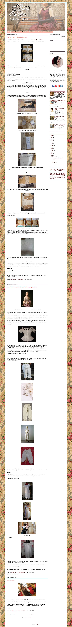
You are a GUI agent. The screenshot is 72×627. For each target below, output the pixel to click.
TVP (17, 574)
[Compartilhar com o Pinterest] (31, 279)
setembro (54, 162)
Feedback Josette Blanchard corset (17, 37)
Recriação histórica (32, 31)
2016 (52, 148)
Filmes (42, 31)
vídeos (51, 178)
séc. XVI (54, 176)
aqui (14, 270)
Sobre (12, 31)
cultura (57, 169)
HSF (62, 172)
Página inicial (32, 614)
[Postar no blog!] (28, 279)
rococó (51, 176)
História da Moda (24, 31)
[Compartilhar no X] (29, 279)
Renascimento (62, 174)
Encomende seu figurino (48, 31)
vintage (53, 178)
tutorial (61, 177)
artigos (51, 169)
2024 (52, 137)
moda (53, 173)
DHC (60, 169)
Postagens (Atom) (29, 617)
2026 (52, 135)
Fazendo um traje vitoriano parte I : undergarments (22, 287)
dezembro (54, 156)
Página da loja (9, 271)
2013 (52, 153)
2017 (52, 147)
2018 (52, 145)
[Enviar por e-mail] (27, 279)
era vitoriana (14, 574)
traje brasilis (57, 177)
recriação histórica (58, 173)
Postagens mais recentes (12, 614)
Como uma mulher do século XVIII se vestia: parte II (59, 93)
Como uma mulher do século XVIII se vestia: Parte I (59, 125)
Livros (38, 31)
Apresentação (11, 580)
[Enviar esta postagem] (25, 279)
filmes (59, 172)
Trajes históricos (17, 31)
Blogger (38, 624)
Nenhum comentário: (21, 572)
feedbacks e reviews (53, 172)
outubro (53, 161)
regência (58, 174)
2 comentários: (20, 279)
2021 (52, 140)
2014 (52, 151)
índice (64, 172)
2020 (52, 142)
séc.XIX (63, 176)
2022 (52, 138)
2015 (52, 150)
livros (51, 173)
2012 (52, 155)
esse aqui (12, 67)
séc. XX (58, 176)
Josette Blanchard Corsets (38, 39)
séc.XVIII (52, 177)
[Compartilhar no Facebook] (30, 279)
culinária (54, 169)
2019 (52, 143)
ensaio (62, 169)
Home (8, 31)
